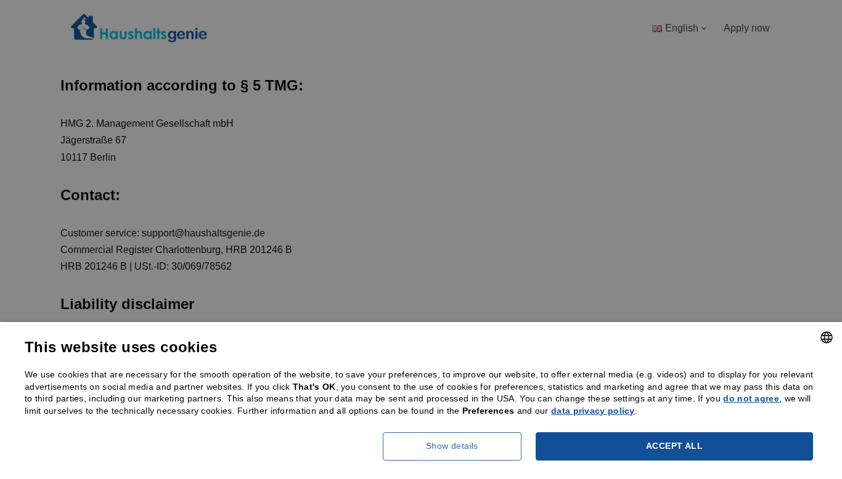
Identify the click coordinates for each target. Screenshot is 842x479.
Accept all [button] (674, 446)
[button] (456, 446)
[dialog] (421, 239)
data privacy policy (593, 411)
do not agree (751, 398)
